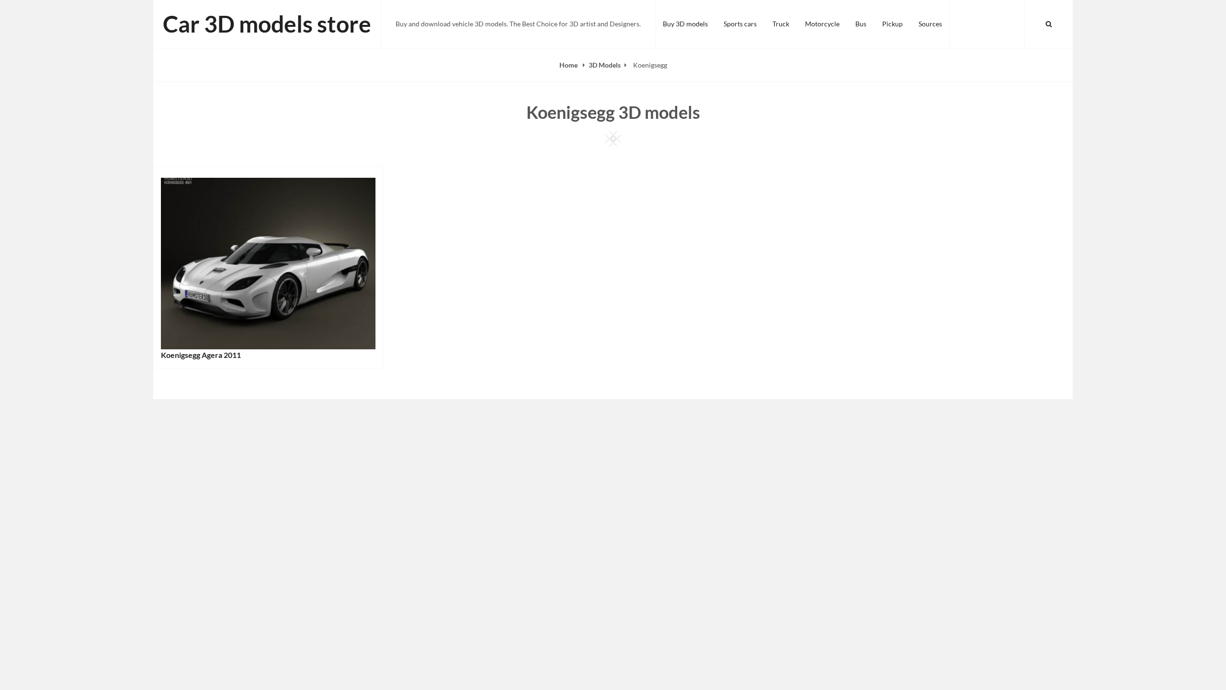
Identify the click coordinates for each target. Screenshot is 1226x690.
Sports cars (740, 24)
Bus (860, 24)
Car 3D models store (267, 23)
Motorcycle (822, 24)
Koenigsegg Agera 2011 (201, 354)
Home (569, 65)
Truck (780, 24)
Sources (930, 24)
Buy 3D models (685, 24)
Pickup (892, 24)
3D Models (605, 65)
